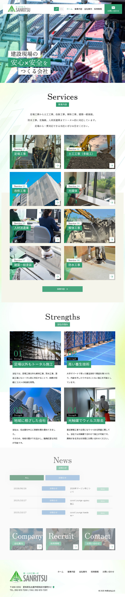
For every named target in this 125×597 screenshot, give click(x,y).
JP (56, 9)
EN (61, 9)
